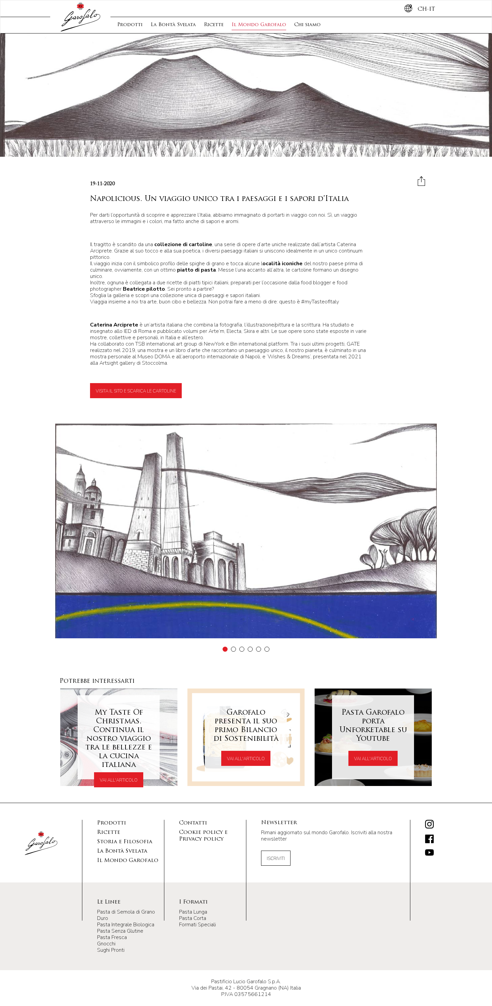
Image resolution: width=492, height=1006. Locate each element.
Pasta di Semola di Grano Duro (126, 915)
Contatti (193, 823)
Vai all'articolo (119, 780)
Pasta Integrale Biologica (125, 924)
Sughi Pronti (111, 950)
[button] (225, 649)
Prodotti (130, 24)
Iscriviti (276, 859)
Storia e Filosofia (124, 842)
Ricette (214, 24)
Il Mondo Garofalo (259, 24)
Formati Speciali (197, 924)
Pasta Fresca (112, 937)
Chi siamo (307, 24)
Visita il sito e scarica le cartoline (136, 391)
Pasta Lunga (193, 912)
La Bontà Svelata (173, 24)
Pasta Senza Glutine (120, 931)
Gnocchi (106, 943)
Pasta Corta (192, 918)
